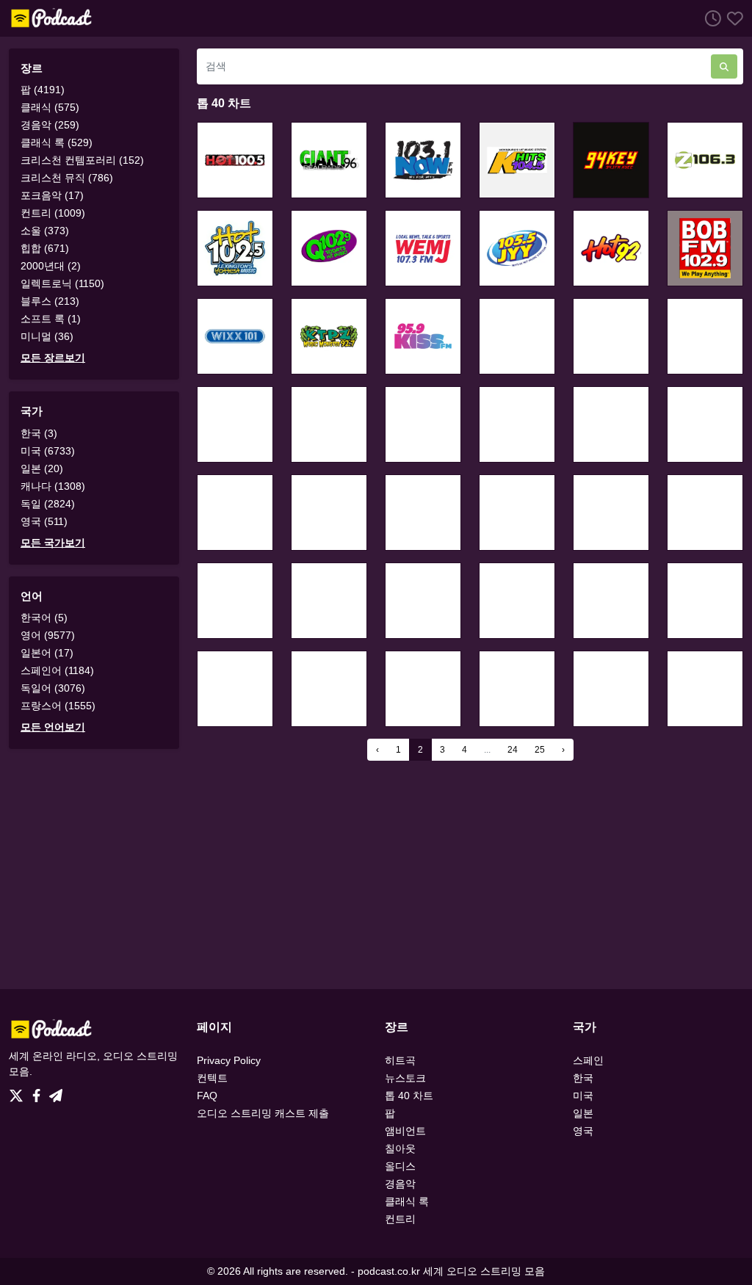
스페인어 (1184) (57, 670)
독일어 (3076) (53, 688)
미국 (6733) (48, 451)
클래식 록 (407, 1201)
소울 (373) (45, 230)
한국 (583, 1078)
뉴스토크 (405, 1078)
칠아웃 (400, 1148)
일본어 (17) (47, 653)
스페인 (588, 1060)
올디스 (400, 1166)
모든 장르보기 (53, 357)
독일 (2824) (48, 504)
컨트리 (400, 1219)
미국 (583, 1095)
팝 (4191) (43, 89)
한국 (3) (39, 433)
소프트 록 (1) (51, 319)
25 (540, 750)
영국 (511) (44, 521)
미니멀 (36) (47, 336)
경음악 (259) (50, 125)
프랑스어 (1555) (58, 706)
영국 (583, 1131)
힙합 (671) (45, 248)
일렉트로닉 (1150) (62, 283)
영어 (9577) (48, 635)
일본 (583, 1113)
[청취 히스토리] (710, 18)
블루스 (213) (50, 301)
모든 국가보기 (53, 543)
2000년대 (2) (51, 266)
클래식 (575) (50, 107)
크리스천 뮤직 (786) (67, 178)
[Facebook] (39, 1092)
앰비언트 (405, 1131)
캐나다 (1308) (53, 486)
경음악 (400, 1184)
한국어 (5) (44, 617)
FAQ (207, 1095)
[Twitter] (19, 1092)
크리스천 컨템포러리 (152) (82, 160)
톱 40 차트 (409, 1095)
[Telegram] (55, 1092)
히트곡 (400, 1060)
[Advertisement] (376, 874)
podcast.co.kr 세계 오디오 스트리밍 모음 (451, 1271)
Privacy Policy (229, 1060)
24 (512, 750)
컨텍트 (212, 1078)
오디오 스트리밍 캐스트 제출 (263, 1113)
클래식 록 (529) (57, 142)
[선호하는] (732, 18)
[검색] (724, 66)
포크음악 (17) (52, 195)
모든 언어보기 (53, 727)
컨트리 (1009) (53, 213)
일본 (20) (42, 468)
